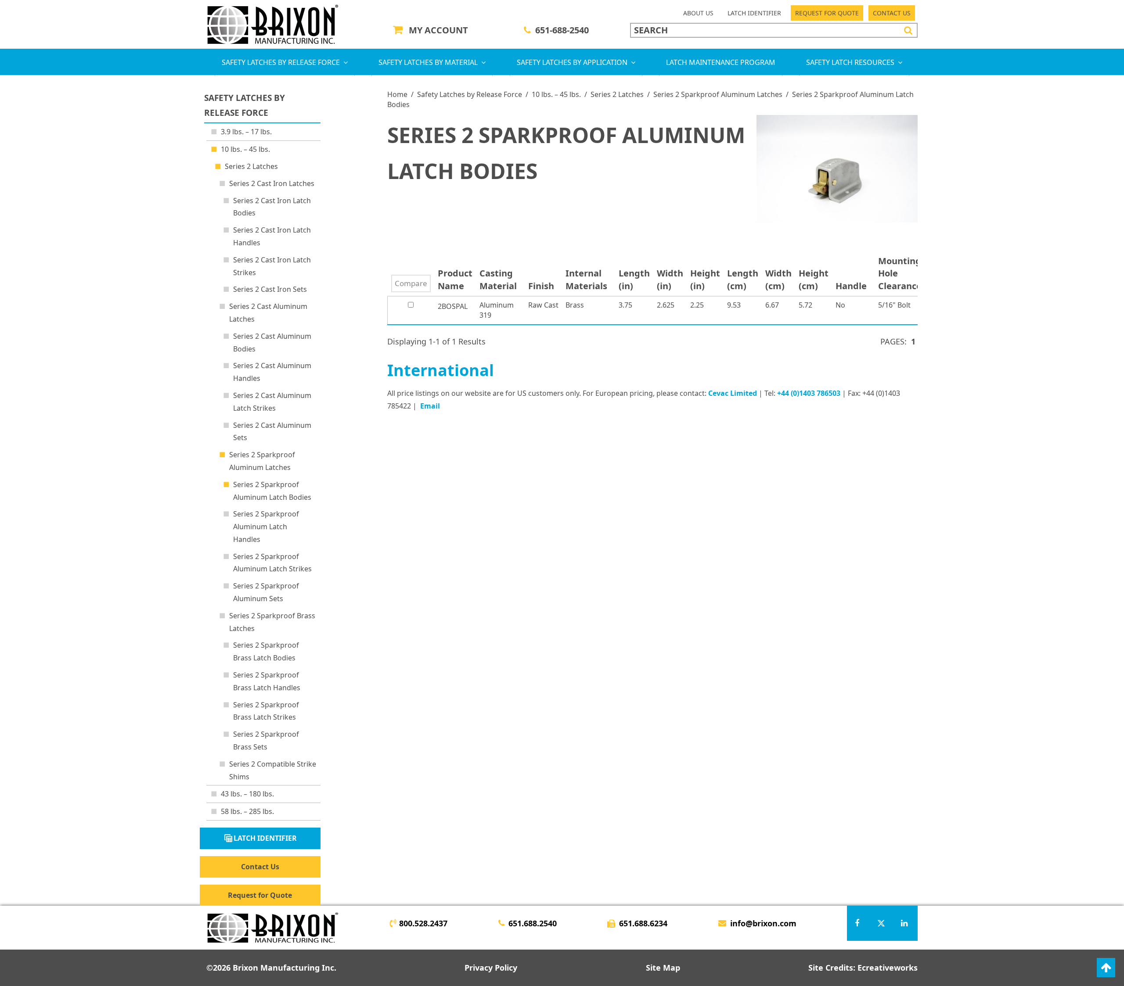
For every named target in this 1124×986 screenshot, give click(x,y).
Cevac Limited (732, 393)
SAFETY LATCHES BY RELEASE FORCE (281, 62)
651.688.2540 (532, 923)
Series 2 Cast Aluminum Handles (272, 372)
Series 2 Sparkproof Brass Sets (266, 740)
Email (430, 406)
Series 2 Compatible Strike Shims (272, 770)
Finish (543, 286)
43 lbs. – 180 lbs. (247, 794)
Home (397, 94)
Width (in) (670, 279)
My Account (438, 30)
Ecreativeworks (887, 967)
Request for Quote (260, 895)
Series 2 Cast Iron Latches (271, 183)
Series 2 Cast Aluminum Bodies (272, 342)
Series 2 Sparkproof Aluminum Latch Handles (266, 526)
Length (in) (634, 279)
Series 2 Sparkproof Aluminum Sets (266, 592)
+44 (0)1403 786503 (808, 393)
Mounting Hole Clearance (902, 273)
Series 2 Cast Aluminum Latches (268, 312)
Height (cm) (814, 279)
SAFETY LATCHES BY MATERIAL (428, 62)
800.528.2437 (423, 923)
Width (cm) (778, 279)
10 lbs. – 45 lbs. (556, 94)
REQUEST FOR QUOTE (827, 13)
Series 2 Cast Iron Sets (270, 289)
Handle (853, 286)
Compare (411, 283)
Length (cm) (742, 279)
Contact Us (260, 866)
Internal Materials (589, 279)
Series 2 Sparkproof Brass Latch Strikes (266, 711)
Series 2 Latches (617, 94)
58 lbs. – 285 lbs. (247, 811)
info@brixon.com (763, 923)
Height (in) (705, 279)
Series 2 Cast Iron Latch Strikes (272, 266)
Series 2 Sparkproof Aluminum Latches (717, 94)
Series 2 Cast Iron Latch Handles (272, 236)
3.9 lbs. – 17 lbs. (246, 131)
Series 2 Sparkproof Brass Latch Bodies (266, 651)
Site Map (663, 967)
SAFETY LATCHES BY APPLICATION (572, 62)
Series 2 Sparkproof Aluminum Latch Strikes (272, 563)
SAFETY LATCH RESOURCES (850, 62)
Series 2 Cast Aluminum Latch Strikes (272, 402)
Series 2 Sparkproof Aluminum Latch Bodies (272, 491)
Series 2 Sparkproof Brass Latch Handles (266, 681)
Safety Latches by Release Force (469, 94)
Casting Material (500, 279)
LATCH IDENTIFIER (754, 13)
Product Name (455, 279)
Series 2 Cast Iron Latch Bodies (272, 207)
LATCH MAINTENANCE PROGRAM (720, 62)
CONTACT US (892, 13)
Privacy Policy (491, 967)
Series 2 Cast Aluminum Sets (272, 431)
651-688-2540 (562, 30)
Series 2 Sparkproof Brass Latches (272, 622)
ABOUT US (698, 13)
